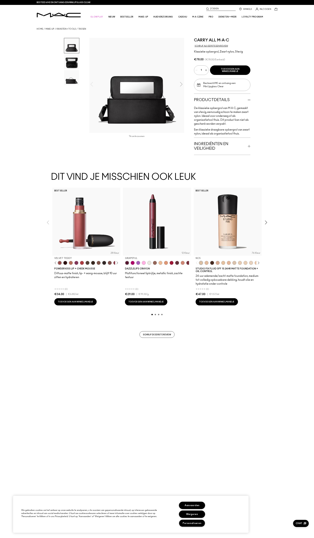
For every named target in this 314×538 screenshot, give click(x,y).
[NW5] (240, 263)
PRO (211, 17)
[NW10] (245, 263)
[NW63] (212, 263)
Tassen (82, 29)
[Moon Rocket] (160, 263)
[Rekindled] (104, 263)
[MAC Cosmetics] (59, 15)
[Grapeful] (127, 263)
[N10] (223, 263)
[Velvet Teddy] (60, 263)
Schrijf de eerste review (157, 335)
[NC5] (201, 263)
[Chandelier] (166, 263)
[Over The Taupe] (110, 263)
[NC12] (251, 263)
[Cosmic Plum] (177, 263)
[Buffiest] (87, 263)
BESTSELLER (126, 17)
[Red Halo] (171, 263)
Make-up (49, 29)
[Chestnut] (93, 263)
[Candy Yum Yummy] (133, 263)
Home (40, 29)
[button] (301, 523)
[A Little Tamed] (82, 263)
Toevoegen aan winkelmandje (230, 70)
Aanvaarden (192, 505)
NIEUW (111, 17)
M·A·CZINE (197, 17)
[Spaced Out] (144, 263)
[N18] (206, 263)
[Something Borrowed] (76, 263)
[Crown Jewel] (149, 263)
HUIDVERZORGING (163, 17)
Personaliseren (192, 523)
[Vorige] (56, 263)
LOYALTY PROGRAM (252, 17)
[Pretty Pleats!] (65, 263)
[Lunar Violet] (138, 263)
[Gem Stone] (155, 263)
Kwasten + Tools (66, 29)
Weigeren (192, 514)
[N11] (229, 263)
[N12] (218, 263)
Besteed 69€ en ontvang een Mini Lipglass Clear (63, 2)
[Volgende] (116, 263)
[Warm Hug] (71, 263)
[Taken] (98, 263)
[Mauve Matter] (188, 263)
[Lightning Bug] (183, 263)
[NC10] (234, 263)
